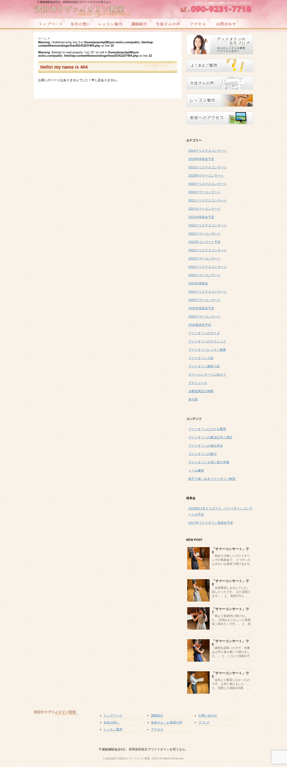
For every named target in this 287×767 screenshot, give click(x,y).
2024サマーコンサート (204, 275)
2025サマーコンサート (204, 300)
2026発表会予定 (199, 325)
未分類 (193, 399)
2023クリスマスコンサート (207, 250)
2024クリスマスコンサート (207, 267)
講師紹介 (157, 715)
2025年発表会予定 (201, 308)
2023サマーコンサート (204, 258)
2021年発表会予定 (201, 217)
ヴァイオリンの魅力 (202, 454)
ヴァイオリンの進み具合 (205, 445)
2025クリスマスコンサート (207, 291)
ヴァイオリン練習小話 (204, 366)
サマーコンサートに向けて (207, 374)
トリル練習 (196, 470)
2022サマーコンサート (204, 233)
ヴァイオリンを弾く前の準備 (208, 462)
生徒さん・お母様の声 (166, 722)
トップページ (113, 715)
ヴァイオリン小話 (200, 358)
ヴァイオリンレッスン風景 (207, 349)
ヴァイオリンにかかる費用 (207, 429)
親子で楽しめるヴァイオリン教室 (211, 479)
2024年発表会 (198, 283)
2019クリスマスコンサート (207, 167)
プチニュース (197, 383)
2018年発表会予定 (201, 159)
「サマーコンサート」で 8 (232, 582)
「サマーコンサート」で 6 (232, 642)
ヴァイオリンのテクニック (207, 341)
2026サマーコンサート (204, 316)
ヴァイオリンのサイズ (204, 333)
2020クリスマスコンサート (207, 184)
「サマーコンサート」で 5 (232, 674)
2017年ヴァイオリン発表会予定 (210, 522)
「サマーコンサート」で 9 (232, 550)
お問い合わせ (207, 715)
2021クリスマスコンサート (207, 200)
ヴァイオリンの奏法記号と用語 (210, 437)
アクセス (157, 729)
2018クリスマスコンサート (207, 150)
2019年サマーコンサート (206, 175)
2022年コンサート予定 (204, 242)
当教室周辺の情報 (200, 391)
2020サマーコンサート (204, 192)
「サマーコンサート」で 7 (232, 610)
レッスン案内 (113, 729)
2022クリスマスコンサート (207, 225)
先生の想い (111, 722)
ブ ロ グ (203, 722)
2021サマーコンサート (204, 208)
